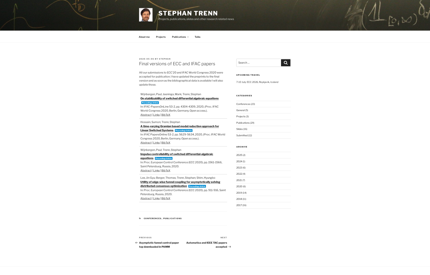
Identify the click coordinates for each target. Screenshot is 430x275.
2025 (239, 155)
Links (156, 114)
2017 (239, 205)
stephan (165, 59)
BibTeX (165, 114)
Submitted (242, 135)
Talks (197, 36)
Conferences (153, 218)
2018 (239, 198)
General (240, 110)
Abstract (146, 114)
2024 (239, 161)
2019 (239, 192)
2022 (239, 173)
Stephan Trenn (188, 13)
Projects (161, 36)
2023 (239, 167)
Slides (239, 129)
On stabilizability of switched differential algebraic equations (179, 98)
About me (144, 36)
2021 (239, 180)
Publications (179, 36)
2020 (239, 186)
